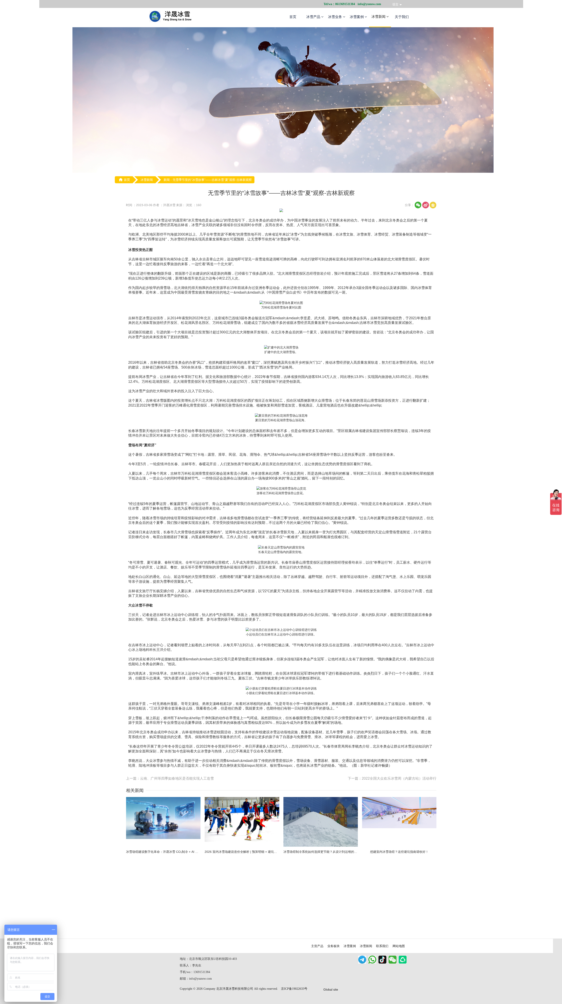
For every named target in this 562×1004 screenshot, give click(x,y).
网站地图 (399, 946)
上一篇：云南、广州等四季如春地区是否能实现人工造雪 (170, 778)
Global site (330, 989)
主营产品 (317, 946)
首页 (292, 17)
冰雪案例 (357, 17)
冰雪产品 (313, 17)
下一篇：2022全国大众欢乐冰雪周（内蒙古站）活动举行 (392, 778)
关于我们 (402, 17)
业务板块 (333, 946)
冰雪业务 (335, 17)
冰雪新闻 (378, 16)
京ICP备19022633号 (294, 988)
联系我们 (382, 946)
